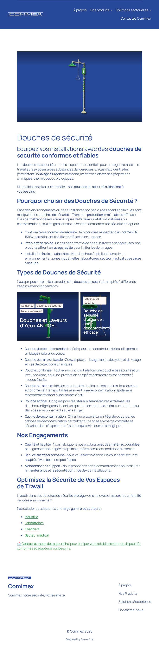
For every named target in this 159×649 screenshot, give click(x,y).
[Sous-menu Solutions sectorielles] (150, 10)
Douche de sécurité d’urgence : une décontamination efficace (95, 321)
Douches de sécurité (49, 305)
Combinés (27, 305)
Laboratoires (34, 523)
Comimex (21, 586)
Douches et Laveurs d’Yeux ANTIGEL (43, 322)
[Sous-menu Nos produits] (111, 10)
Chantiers (32, 529)
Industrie (31, 517)
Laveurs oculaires (31, 311)
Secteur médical (37, 535)
